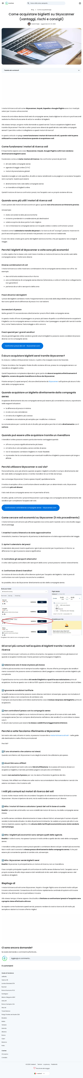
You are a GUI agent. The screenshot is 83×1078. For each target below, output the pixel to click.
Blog (32, 10)
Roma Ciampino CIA (8, 1004)
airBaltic (4, 976)
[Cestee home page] (9, 3)
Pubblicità (54, 1064)
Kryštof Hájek (35, 24)
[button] (2, 3)
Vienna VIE (5, 980)
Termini (39, 1064)
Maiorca (4, 1042)
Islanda (4, 1028)
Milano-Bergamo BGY (8, 997)
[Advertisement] (41, 89)
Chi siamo (5, 1054)
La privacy (46, 1064)
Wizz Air (4, 1007)
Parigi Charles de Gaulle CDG (11, 1014)
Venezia (4, 1025)
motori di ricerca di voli (59, 735)
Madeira (4, 1018)
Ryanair (4, 987)
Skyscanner (53, 381)
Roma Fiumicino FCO (8, 990)
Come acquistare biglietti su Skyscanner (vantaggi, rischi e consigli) (44, 10)
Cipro (3, 1039)
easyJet (4, 1001)
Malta (3, 1021)
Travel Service (6, 1011)
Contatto (4, 1057)
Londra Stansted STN (8, 983)
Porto (3, 1045)
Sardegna (5, 994)
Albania (4, 1032)
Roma (3, 1035)
